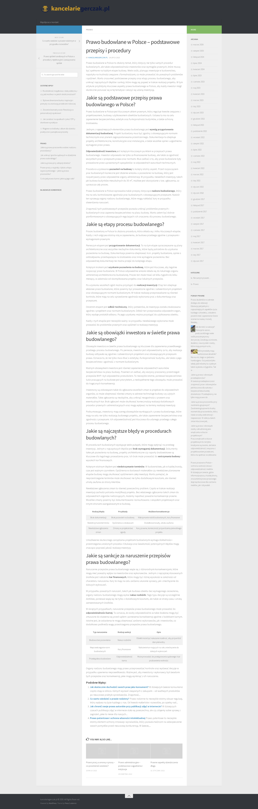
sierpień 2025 (198, 50)
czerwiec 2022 (199, 156)
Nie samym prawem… (202, 278)
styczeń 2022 (198, 187)
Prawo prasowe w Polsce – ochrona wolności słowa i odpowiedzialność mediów (202, 465)
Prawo (89, 29)
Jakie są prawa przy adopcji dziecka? (55, 163)
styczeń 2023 (198, 112)
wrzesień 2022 (199, 137)
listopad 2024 (198, 57)
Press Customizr (70, 803)
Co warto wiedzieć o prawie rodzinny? (109, 698)
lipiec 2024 (197, 63)
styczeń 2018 (198, 193)
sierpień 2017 (198, 224)
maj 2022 (196, 162)
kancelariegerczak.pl (98, 57)
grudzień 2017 (199, 199)
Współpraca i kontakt (49, 22)
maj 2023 (196, 88)
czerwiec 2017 (199, 230)
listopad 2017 (198, 205)
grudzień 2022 (199, 118)
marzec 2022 (198, 174)
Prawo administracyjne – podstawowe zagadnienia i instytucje (130, 766)
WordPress (52, 803)
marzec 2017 (198, 248)
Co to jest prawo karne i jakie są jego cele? (57, 178)
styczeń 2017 (198, 261)
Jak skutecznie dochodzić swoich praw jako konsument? (119, 687)
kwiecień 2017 (198, 242)
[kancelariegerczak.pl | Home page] (75, 9)
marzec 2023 (198, 100)
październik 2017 (200, 211)
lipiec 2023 (197, 75)
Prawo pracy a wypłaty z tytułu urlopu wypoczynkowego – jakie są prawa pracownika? (55, 170)
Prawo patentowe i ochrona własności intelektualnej (117, 718)
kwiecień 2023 (198, 94)
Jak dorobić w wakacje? (205, 327)
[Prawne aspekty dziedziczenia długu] (166, 751)
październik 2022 (200, 131)
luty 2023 (196, 106)
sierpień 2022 (198, 143)
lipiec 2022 (197, 149)
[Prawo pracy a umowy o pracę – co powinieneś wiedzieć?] (102, 751)
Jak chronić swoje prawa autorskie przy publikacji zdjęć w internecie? (126, 706)
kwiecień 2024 (198, 69)
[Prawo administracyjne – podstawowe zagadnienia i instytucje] (134, 751)
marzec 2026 (198, 44)
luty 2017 (196, 255)
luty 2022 (196, 180)
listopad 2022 (198, 125)
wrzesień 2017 (199, 217)
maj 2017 (196, 236)
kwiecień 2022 (198, 168)
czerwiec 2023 (199, 81)
